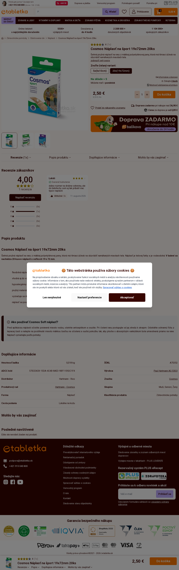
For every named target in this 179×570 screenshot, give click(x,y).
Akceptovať (127, 297)
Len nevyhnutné (52, 297)
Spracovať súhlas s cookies (117, 287)
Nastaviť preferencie (90, 297)
